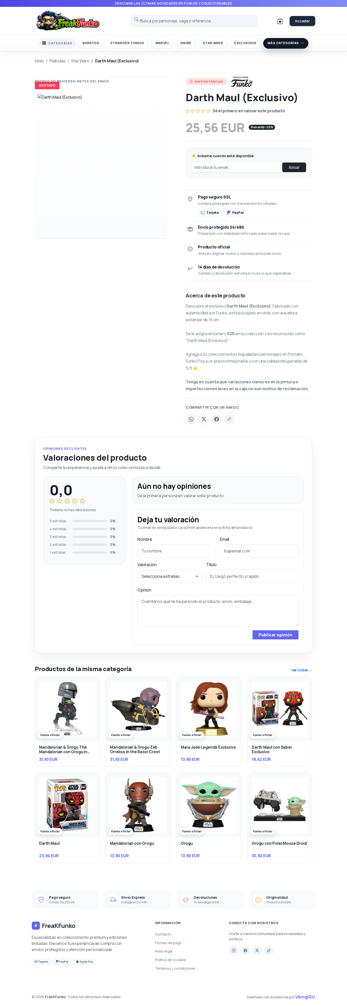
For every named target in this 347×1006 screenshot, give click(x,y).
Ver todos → (301, 670)
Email (224, 539)
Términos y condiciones (175, 968)
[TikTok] (269, 950)
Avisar (294, 167)
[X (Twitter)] (203, 419)
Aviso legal (163, 951)
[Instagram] (234, 950)
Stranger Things (127, 43)
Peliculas (58, 61)
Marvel (162, 43)
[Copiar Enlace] (229, 419)
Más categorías (283, 43)
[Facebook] (216, 419)
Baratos (91, 43)
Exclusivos (245, 43)
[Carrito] (280, 21)
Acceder (302, 21)
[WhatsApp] (191, 419)
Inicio (39, 61)
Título (211, 564)
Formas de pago (168, 942)
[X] (257, 950)
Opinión (144, 590)
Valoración (146, 564)
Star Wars (213, 43)
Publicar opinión (275, 635)
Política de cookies (170, 959)
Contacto (163, 934)
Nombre (144, 539)
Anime (186, 43)
